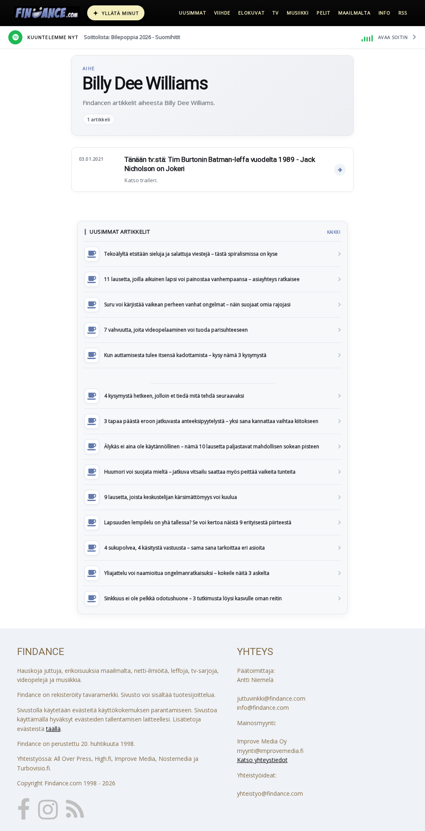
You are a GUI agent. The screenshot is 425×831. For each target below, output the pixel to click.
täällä (53, 729)
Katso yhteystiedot (262, 760)
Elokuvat (251, 13)
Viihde (222, 13)
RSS (402, 13)
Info (385, 13)
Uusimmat (192, 13)
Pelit (323, 13)
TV (275, 13)
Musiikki (298, 13)
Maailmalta (354, 13)
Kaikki (333, 232)
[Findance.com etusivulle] (47, 13)
